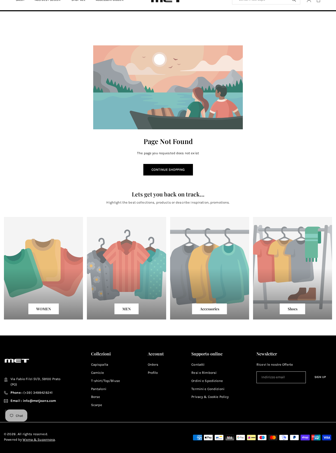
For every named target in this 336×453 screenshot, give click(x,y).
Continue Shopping (168, 170)
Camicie (97, 373)
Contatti (197, 364)
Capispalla (99, 364)
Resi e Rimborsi (204, 373)
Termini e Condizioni (207, 389)
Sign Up (320, 377)
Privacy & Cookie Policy (210, 397)
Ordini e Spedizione (207, 381)
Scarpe (96, 405)
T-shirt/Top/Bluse (105, 381)
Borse (95, 397)
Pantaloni (98, 389)
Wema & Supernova (39, 439)
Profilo (153, 373)
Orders (153, 364)
